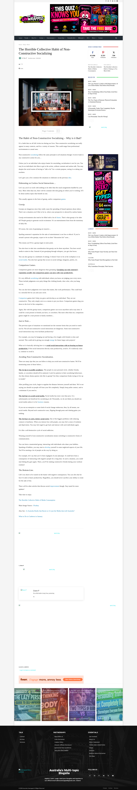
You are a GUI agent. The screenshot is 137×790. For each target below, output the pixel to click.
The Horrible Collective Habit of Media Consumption (37, 500)
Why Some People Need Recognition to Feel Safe (103, 260)
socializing (34, 155)
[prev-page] (89, 120)
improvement (54, 486)
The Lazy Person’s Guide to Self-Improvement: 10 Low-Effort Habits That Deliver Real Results (103, 84)
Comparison (23, 298)
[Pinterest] (110, 1)
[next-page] (92, 120)
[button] (116, 38)
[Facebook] (106, 1)
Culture (91, 249)
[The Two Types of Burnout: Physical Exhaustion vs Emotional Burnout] (82, 704)
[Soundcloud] (113, 1)
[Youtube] (117, 1)
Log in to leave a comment (28, 670)
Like (93, 51)
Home (20, 44)
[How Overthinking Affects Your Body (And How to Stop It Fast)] (55, 704)
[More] (63, 74)
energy (52, 340)
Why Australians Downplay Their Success (100, 266)
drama (59, 217)
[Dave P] (20, 58)
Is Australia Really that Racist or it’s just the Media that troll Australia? (50, 511)
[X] (115, 1)
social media (23, 260)
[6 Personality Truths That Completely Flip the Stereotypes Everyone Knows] (109, 704)
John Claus (18, 719)
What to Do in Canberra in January (30, 516)
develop (47, 447)
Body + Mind (26, 44)
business (40, 402)
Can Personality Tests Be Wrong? (98, 116)
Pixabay (36, 505)
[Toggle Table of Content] (57, 131)
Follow (103, 51)
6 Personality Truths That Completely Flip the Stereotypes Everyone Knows (101, 109)
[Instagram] (108, 1)
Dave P (25, 58)
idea (69, 178)
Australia (91, 264)
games (63, 199)
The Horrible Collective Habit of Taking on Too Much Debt (110, 69)
